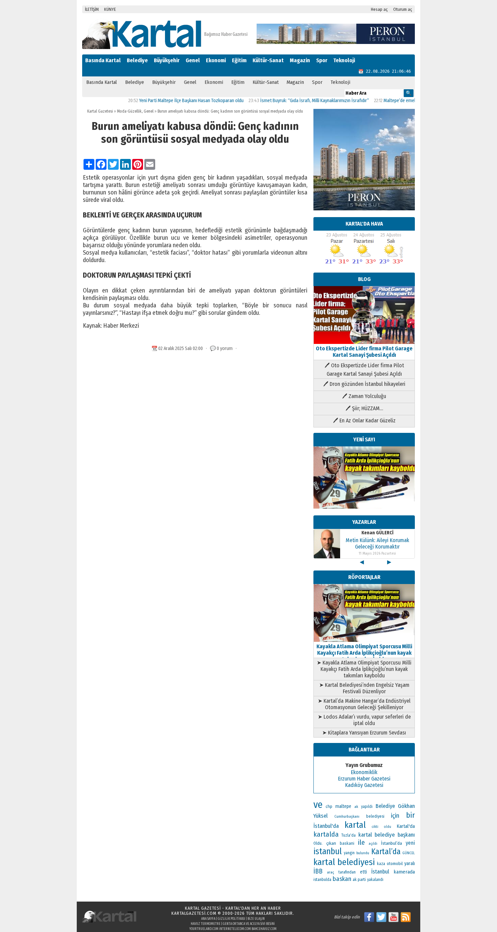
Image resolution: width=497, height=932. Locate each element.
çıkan (331, 843)
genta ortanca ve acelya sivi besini (249, 924)
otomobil (395, 863)
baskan (342, 879)
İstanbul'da (326, 825)
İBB (318, 871)
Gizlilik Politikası (231, 919)
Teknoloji (344, 60)
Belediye (137, 60)
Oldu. (318, 843)
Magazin (300, 60)
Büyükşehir (167, 60)
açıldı (373, 843)
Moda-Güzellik (129, 111)
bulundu (362, 853)
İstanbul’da (391, 843)
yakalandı (375, 879)
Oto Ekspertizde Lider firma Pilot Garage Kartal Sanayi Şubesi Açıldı (364, 351)
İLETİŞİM (92, 9)
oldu (387, 826)
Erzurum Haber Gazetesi (364, 778)
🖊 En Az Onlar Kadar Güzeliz (364, 420)
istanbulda (322, 879)
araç (330, 872)
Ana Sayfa (208, 919)
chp (329, 806)
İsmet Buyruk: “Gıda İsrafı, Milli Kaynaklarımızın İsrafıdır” (297, 100)
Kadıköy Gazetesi (364, 785)
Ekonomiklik (364, 772)
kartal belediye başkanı (386, 834)
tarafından (347, 872)
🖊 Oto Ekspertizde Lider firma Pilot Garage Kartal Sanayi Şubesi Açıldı (364, 369)
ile (361, 842)
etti (363, 872)
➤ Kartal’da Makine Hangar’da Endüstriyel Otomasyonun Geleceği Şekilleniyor (364, 704)
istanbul (327, 851)
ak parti (359, 879)
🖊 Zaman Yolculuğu (364, 396)
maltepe (343, 806)
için (395, 815)
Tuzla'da (348, 835)
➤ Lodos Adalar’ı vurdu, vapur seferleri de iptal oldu (364, 720)
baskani (347, 843)
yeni (410, 843)
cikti (375, 826)
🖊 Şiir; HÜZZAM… (364, 408)
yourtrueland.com (203, 929)
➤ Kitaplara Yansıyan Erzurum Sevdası (364, 732)
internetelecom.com (235, 929)
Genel (193, 60)
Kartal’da (386, 851)
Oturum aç (402, 9)
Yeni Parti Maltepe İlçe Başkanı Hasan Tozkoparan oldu (174, 100)
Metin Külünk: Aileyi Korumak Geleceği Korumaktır (377, 543)
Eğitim (239, 60)
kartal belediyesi (344, 862)
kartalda (326, 834)
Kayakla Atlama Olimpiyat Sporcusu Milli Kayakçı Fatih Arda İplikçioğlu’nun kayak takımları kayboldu (364, 652)
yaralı (409, 863)
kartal (355, 825)
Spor (321, 60)
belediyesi (375, 816)
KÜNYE (110, 9)
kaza (381, 863)
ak (356, 806)
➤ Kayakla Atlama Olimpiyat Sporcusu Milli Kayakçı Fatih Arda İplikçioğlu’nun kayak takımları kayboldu (364, 669)
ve (318, 805)
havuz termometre (205, 924)
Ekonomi (216, 60)
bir (410, 815)
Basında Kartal (103, 60)
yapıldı (367, 806)
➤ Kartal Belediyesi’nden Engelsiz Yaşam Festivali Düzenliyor (364, 688)
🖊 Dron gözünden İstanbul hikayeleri (364, 384)
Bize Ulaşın (256, 919)
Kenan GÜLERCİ (377, 533)
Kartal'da (406, 826)
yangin (349, 853)
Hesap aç (379, 9)
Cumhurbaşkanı (346, 816)
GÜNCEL (408, 853)
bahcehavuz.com (264, 929)
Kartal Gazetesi (100, 111)
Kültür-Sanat (268, 60)
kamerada (404, 872)
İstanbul (380, 871)
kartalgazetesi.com (193, 913)
